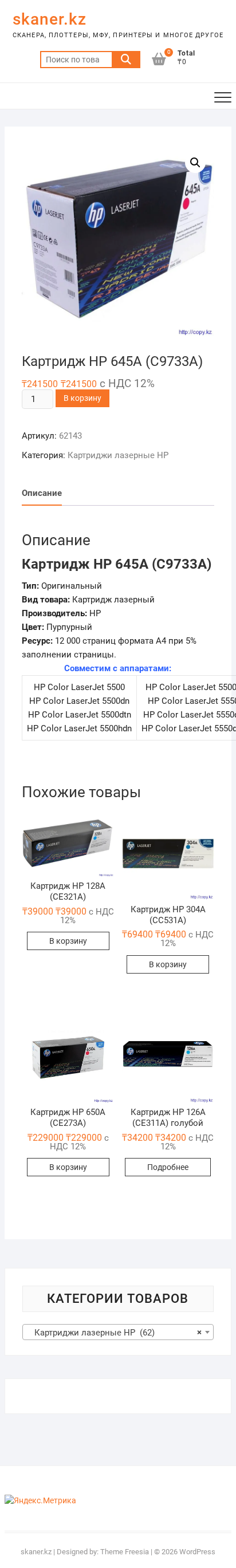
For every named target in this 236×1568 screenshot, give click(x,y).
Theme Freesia (124, 1551)
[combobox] (118, 1332)
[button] (68, 842)
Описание (42, 493)
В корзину (82, 398)
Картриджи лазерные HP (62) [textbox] (114, 1332)
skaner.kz (49, 19)
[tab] (42, 494)
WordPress (197, 1551)
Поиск (126, 59)
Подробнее (167, 1167)
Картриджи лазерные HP (118, 455)
